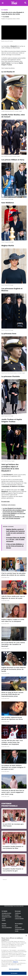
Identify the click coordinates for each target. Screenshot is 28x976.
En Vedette (4, 9)
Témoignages (18, 927)
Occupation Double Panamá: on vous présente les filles (13, 847)
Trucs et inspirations (7, 927)
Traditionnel (18, 913)
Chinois (16, 915)
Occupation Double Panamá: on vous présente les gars (13, 869)
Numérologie (18, 916)
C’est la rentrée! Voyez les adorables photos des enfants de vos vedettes (13, 574)
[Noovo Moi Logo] (14, 3)
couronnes (6, 486)
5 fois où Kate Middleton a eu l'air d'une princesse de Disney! (15, 546)
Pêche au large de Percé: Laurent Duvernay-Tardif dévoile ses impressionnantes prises (12, 694)
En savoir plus (5, 501)
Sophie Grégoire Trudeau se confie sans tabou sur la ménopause (12, 620)
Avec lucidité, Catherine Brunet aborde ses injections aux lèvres (12, 718)
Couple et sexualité (19, 929)
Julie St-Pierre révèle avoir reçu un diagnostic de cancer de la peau (13, 597)
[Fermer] (26, 935)
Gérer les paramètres (14, 969)
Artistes (3, 920)
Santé (16, 925)
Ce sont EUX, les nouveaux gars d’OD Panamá (13, 825)
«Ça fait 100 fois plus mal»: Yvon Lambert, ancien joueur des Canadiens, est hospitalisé (12, 742)
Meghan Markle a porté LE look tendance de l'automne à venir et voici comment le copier (15, 532)
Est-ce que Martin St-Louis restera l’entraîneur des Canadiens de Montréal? (13, 644)
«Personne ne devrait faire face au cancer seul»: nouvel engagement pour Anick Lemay (12, 792)
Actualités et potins (6, 913)
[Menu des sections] (2, 2)
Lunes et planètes (19, 918)
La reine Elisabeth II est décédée (12, 508)
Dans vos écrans (6, 915)
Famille (16, 931)
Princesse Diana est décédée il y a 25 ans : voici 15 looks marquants (15, 539)
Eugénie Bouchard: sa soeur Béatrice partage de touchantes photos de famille (13, 669)
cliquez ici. (15, 961)
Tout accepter (14, 973)
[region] (14, 955)
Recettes (4, 925)
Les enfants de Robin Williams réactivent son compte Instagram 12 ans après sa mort (13, 767)
